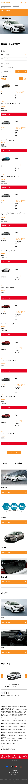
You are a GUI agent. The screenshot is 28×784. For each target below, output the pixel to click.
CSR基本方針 (14, 770)
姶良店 (2, 219)
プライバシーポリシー (14, 772)
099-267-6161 (4, 110)
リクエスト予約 (6, 114)
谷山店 (2, 108)
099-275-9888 (4, 146)
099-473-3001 (4, 183)
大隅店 (2, 255)
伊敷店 (2, 328)
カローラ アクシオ (5, 10)
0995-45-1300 (4, 367)
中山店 (2, 144)
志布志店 (3, 181)
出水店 (2, 401)
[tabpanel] (14, 25)
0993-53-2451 (4, 440)
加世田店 (3, 438)
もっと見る (14, 452)
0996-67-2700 (4, 403)
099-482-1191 (4, 257)
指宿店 (2, 292)
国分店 (2, 365)
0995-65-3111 (4, 221)
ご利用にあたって (14, 774)
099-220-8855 (4, 330)
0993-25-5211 (4, 294)
